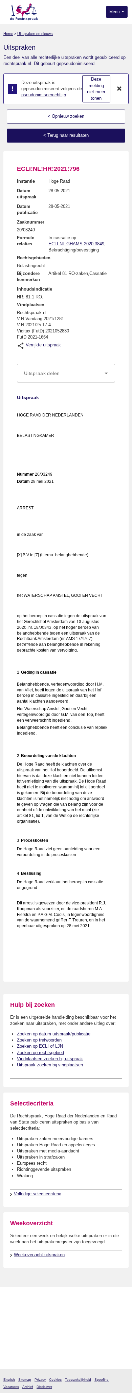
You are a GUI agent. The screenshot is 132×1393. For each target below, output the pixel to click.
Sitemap (24, 1379)
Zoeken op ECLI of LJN (40, 1046)
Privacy (40, 1379)
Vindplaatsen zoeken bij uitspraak (50, 1058)
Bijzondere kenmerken (28, 276)
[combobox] (66, 373)
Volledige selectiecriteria (37, 1193)
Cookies (55, 1379)
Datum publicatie (27, 209)
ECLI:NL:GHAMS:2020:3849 (76, 243)
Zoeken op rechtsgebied (40, 1052)
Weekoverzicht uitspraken (39, 1254)
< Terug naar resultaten (66, 135)
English (9, 1379)
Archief (27, 1387)
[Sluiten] (119, 89)
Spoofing (101, 1379)
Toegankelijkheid (78, 1379)
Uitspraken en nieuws (35, 34)
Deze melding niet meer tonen (96, 89)
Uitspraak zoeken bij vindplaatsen (50, 1064)
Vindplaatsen (30, 304)
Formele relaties (25, 240)
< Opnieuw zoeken (66, 116)
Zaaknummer (30, 222)
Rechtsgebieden (33, 257)
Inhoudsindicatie (34, 289)
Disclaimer (44, 1387)
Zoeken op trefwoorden (39, 1040)
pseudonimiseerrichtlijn (43, 94)
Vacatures (11, 1387)
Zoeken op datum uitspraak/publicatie (53, 1033)
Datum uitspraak (26, 193)
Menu (115, 12)
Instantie (26, 181)
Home (8, 34)
